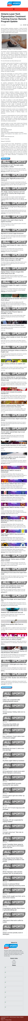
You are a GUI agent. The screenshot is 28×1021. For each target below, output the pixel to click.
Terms (2, 1019)
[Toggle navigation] (14, 9)
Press (14, 960)
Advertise (14, 961)
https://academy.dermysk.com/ (17, 126)
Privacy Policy (8, 1019)
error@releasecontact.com (8, 149)
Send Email (6, 131)
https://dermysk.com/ (16, 60)
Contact (14, 963)
